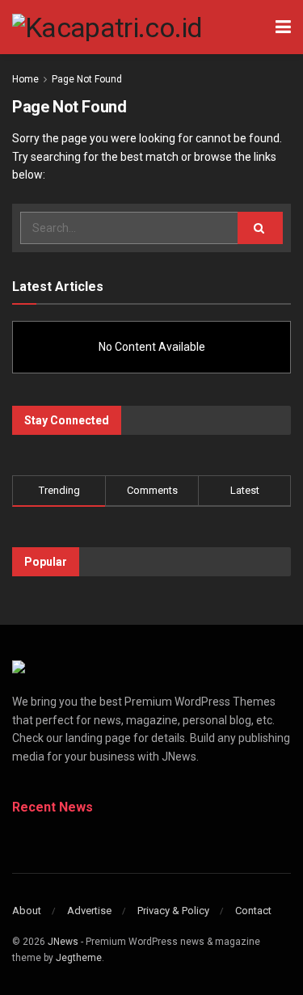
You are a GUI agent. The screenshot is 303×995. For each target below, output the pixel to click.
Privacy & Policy (173, 910)
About (26, 910)
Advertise (89, 910)
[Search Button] (260, 228)
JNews (63, 941)
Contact (253, 910)
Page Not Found (87, 79)
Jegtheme (79, 957)
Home (25, 79)
